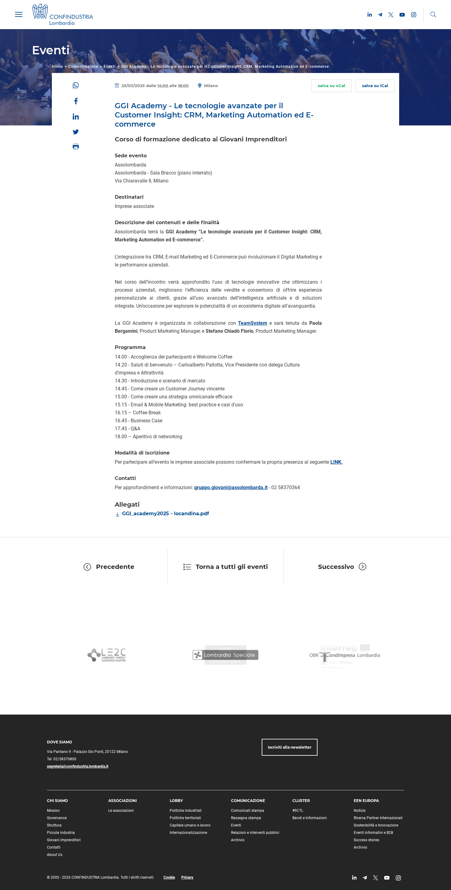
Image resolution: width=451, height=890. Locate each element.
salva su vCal (331, 85)
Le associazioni (121, 810)
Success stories (366, 840)
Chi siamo (57, 800)
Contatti (53, 847)
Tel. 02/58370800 (61, 759)
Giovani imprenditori (64, 840)
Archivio (238, 840)
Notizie (359, 810)
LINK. (336, 462)
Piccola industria (61, 833)
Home (57, 66)
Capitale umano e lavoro (190, 825)
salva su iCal (375, 85)
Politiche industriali (186, 810)
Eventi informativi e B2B (373, 833)
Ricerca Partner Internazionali (378, 818)
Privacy (187, 877)
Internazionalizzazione (188, 833)
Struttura (54, 825)
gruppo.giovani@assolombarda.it (231, 487)
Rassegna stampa (246, 818)
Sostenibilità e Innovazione (376, 825)
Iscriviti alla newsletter (289, 747)
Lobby (176, 800)
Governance (57, 818)
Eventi (110, 66)
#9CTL (297, 810)
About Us (54, 855)
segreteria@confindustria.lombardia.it (77, 766)
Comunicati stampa (247, 810)
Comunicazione (83, 66)
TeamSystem (252, 323)
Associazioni (122, 800)
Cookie (169, 877)
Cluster (301, 800)
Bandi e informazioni (309, 818)
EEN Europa (366, 800)
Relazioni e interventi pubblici (255, 833)
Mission (53, 810)
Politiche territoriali (185, 818)
